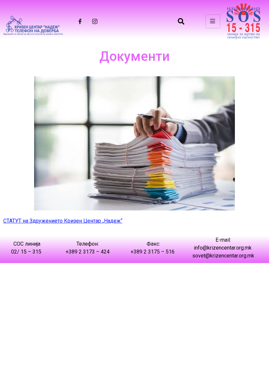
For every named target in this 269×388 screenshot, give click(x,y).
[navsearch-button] (181, 21)
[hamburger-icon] (212, 21)
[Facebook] (80, 21)
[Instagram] (95, 21)
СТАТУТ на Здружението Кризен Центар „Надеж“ (62, 221)
